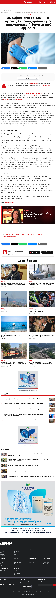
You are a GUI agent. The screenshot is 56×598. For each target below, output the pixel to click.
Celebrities (16, 551)
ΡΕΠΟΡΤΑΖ (28, 14)
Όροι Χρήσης (17, 573)
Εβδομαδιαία (17, 562)
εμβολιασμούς (45, 85)
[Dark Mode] (51, 2)
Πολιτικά (31, 563)
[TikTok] (13, 585)
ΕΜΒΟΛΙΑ (17, 234)
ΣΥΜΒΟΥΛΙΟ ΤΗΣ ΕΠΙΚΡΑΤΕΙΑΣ (9, 236)
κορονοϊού (18, 99)
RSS (1, 573)
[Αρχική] (6, 543)
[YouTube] (10, 585)
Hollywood (17, 552)
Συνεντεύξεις (46, 562)
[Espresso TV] (47, 2)
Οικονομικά (31, 562)
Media (15, 554)
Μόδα (1, 565)
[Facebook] (1, 585)
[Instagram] (4, 585)
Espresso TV (46, 558)
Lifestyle (3, 558)
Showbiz (17, 549)
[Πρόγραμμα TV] (44, 2)
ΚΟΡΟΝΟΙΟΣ (40, 234)
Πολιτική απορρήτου (19, 574)
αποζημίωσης (33, 83)
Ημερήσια (16, 561)
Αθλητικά (31, 561)
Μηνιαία (16, 563)
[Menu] (1, 2)
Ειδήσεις (2, 549)
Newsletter (2, 572)
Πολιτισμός (46, 549)
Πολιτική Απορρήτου (46, 591)
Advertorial (2, 570)
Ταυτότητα (16, 570)
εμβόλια (6, 99)
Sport (30, 549)
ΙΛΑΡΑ (33, 234)
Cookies (54, 591)
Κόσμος (2, 554)
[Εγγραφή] (54, 585)
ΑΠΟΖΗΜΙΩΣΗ (9, 234)
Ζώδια (16, 558)
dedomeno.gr (9, 202)
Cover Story (3, 555)
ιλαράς (33, 95)
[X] (7, 585)
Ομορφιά (2, 561)
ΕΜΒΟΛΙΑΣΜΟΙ (25, 234)
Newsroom (28, 31)
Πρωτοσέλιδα (33, 558)
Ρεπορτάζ (2, 551)
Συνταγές (2, 563)
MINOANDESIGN (30, 594)
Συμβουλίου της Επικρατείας (33, 93)
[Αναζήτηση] (55, 2)
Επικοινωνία (17, 572)
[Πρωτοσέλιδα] (40, 2)
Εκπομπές (45, 561)
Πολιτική (2, 552)
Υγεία (1, 562)
